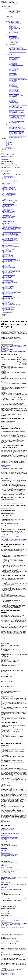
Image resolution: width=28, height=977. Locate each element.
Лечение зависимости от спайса (16, 133)
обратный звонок (12, 938)
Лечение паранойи (13, 80)
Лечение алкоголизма (11, 44)
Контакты (8, 147)
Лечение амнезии (13, 96)
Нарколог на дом (13, 36)
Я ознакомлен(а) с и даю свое (14, 346)
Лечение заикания (13, 86)
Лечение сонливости (13, 113)
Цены (7, 143)
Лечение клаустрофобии (14, 57)
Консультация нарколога (14, 37)
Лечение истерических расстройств (17, 78)
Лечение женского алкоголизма (16, 47)
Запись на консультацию (6, 538)
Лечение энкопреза (13, 108)
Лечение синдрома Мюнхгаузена (16, 110)
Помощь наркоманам (13, 42)
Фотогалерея (9, 142)
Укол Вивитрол (12, 29)
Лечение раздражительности (15, 107)
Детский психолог (13, 120)
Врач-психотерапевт (13, 55)
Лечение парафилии (13, 111)
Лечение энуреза (12, 70)
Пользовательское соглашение (8, 931)
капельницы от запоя (5, 465)
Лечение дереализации (14, 94)
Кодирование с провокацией (15, 24)
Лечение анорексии (13, 59)
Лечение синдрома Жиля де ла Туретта (18, 105)
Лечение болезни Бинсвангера (16, 95)
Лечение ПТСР (12, 62)
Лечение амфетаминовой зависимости (18, 126)
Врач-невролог (12, 73)
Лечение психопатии (13, 63)
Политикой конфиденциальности (18, 345)
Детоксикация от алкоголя (15, 11)
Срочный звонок (4, 347)
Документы (8, 145)
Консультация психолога (14, 122)
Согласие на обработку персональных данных (15, 346)
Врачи (8, 351)
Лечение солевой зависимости (16, 127)
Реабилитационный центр (15, 39)
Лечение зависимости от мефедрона (17, 129)
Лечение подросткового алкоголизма (17, 52)
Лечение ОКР (12, 84)
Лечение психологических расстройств (18, 79)
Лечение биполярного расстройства (17, 115)
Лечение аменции (13, 97)
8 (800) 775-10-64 (9, 154)
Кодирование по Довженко (15, 31)
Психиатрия (9, 54)
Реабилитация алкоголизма (15, 50)
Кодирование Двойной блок (15, 23)
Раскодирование (12, 26)
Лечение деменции (13, 74)
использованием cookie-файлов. (8, 973)
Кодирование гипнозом (14, 28)
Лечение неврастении (14, 69)
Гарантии (20, 351)
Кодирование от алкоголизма (13, 21)
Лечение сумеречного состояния (16, 112)
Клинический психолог (14, 117)
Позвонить (3, 318)
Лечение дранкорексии (14, 91)
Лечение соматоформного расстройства (18, 103)
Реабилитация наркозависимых (16, 134)
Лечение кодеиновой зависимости (17, 128)
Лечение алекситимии (14, 99)
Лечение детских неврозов (15, 71)
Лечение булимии (13, 58)
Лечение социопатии (13, 106)
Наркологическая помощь (12, 34)
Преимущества (13, 351)
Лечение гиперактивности (15, 66)
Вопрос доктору (4, 938)
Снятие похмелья (13, 13)
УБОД (10, 17)
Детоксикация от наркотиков (15, 18)
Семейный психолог (13, 102)
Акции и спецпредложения (9, 148)
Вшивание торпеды (13, 27)
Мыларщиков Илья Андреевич (8, 640)
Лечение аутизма (13, 81)
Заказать (24, 359)
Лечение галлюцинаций (14, 82)
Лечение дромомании (14, 92)
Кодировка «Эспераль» (14, 22)
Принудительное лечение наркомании (17, 136)
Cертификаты (4, 351)
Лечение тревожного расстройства (17, 116)
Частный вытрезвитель (14, 38)
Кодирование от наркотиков (15, 137)
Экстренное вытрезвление (15, 10)
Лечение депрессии (13, 85)
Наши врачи (9, 144)
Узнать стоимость (12, 2)
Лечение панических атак (15, 75)
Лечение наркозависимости (12, 124)
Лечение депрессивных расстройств (17, 121)
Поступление (9, 140)
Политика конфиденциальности (8, 932)
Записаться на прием (5, 835)
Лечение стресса (12, 60)
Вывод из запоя (9, 8)
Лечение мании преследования (16, 65)
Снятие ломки (9, 16)
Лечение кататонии (13, 101)
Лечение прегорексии (14, 89)
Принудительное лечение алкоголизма (18, 49)
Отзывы (5, 149)
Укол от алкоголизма (13, 32)
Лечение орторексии (13, 90)
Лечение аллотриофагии (14, 87)
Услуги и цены (6, 6)
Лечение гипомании (13, 64)
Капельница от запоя (13, 12)
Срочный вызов (4, 2)
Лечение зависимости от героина (16, 131)
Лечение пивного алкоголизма (16, 48)
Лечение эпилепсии (13, 76)
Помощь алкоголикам (14, 41)
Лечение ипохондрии (14, 68)
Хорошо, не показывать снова (7, 974)
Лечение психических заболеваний (17, 118)
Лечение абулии (12, 100)
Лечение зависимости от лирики (16, 132)
